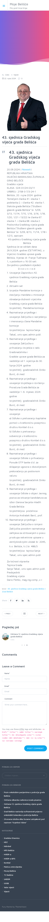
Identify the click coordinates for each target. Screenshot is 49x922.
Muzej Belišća (10, 871)
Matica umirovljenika (13, 867)
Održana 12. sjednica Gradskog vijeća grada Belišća (23, 806)
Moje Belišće (19, 5)
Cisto (7, 75)
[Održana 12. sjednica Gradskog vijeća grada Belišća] (5, 636)
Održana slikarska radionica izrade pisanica (22, 800)
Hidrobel (7, 846)
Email (6, 686)
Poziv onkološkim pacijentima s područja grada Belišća (24, 794)
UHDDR (7, 879)
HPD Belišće (9, 850)
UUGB (6, 883)
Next (41, 614)
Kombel (7, 863)
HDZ (6, 842)
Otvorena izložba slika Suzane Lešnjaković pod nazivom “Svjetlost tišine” (24, 821)
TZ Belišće (8, 875)
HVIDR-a (7, 854)
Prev (7, 614)
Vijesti (16, 75)
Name (7, 673)
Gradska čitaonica (11, 838)
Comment (8, 699)
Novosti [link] (26, 169)
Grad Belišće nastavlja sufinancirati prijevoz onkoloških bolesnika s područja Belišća (23, 813)
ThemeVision (20, 907)
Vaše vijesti (9, 887)
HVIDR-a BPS (9, 858)
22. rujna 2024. (10, 78)
